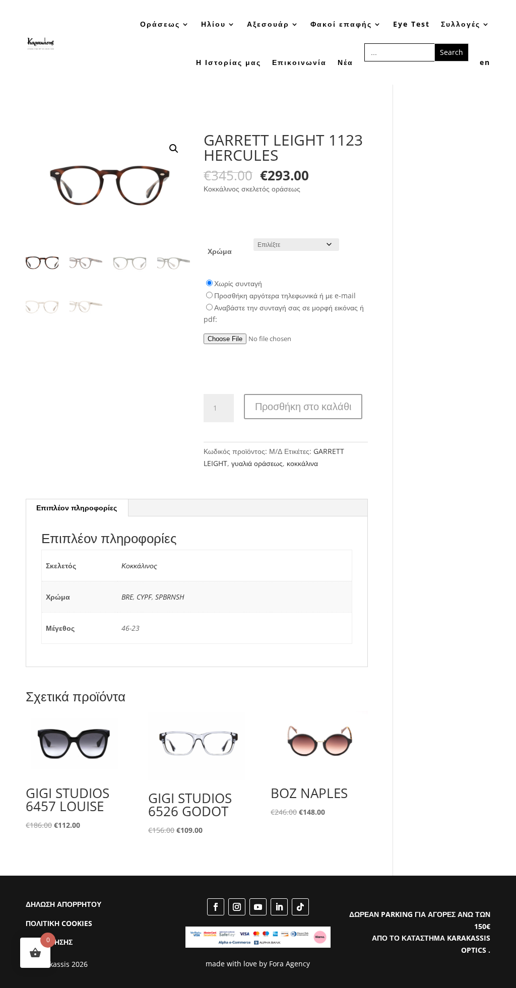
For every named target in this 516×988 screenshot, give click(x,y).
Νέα (345, 62)
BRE (127, 597)
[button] (174, 149)
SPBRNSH (169, 597)
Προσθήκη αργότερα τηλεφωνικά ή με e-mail (285, 295)
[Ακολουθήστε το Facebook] (215, 906)
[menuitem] (485, 62)
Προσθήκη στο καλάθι (303, 406)
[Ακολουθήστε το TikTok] (300, 906)
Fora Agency (289, 963)
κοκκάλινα (302, 463)
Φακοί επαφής (341, 24)
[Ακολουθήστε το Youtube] (258, 906)
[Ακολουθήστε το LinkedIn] (279, 906)
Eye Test (411, 24)
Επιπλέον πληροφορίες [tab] (76, 507)
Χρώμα (220, 251)
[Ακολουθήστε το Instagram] (236, 906)
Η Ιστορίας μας (228, 62)
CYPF (144, 597)
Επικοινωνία (299, 62)
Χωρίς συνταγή (238, 283)
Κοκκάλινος (139, 565)
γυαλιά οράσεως (257, 463)
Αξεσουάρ (268, 24)
